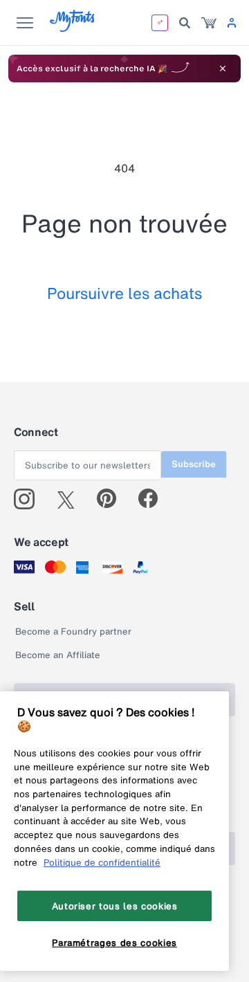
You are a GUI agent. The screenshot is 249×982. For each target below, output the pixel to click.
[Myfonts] (73, 28)
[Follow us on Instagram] (29, 499)
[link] (208, 22)
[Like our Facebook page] (153, 499)
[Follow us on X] (70, 499)
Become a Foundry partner (73, 631)
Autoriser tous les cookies (115, 906)
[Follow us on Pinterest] (112, 499)
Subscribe (194, 464)
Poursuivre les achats (124, 293)
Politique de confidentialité (102, 862)
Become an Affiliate (57, 655)
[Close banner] (222, 68)
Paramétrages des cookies (114, 942)
